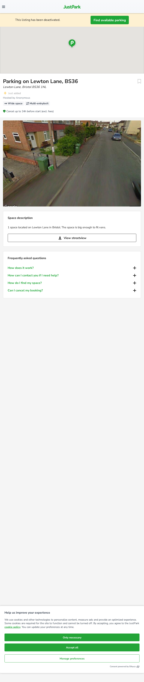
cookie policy (12, 627)
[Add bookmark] (139, 81)
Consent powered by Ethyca (123, 666)
